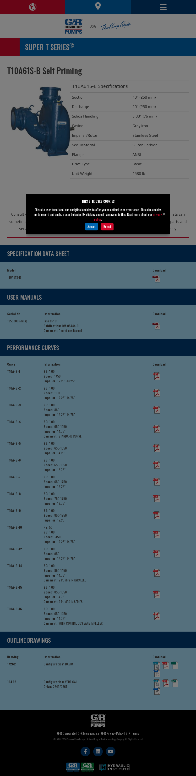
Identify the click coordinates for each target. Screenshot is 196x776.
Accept (91, 226)
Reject (107, 226)
